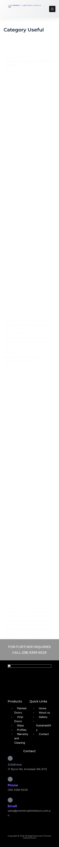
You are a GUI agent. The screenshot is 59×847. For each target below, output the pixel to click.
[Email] (10, 800)
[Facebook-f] (23, 690)
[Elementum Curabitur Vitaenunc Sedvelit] (30, 192)
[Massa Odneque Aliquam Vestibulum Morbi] (30, 487)
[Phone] (10, 779)
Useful (14, 58)
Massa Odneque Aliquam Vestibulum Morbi (23, 359)
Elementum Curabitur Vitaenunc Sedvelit (29, 63)
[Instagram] (36, 690)
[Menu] (52, 9)
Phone (13, 785)
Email (12, 806)
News (7, 58)
